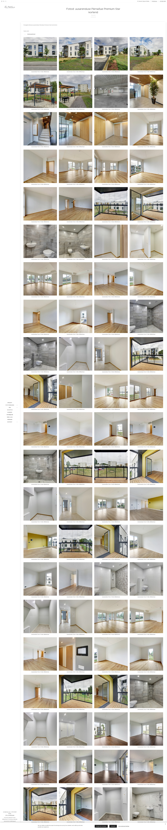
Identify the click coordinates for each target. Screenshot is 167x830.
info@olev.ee (154, 1)
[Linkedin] (2, 1)
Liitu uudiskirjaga (9, 815)
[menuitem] (9, 402)
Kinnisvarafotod (31, 34)
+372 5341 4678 (163, 1)
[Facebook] (4, 1)
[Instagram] (6, 1)
